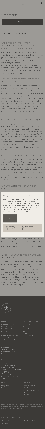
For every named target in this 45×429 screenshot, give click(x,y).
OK (10, 218)
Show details (7, 233)
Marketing (28, 229)
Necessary (11, 227)
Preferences (29, 227)
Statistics (11, 229)
